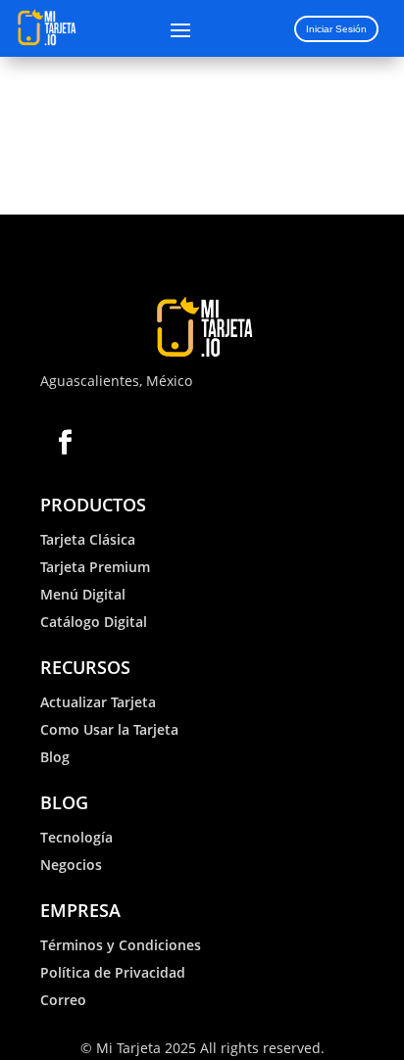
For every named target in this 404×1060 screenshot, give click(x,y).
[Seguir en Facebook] (64, 441)
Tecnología (76, 837)
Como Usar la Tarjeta (109, 729)
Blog (55, 756)
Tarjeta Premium (95, 566)
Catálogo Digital (93, 621)
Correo (63, 999)
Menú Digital (83, 594)
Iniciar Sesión (336, 29)
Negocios (71, 864)
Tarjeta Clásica (87, 539)
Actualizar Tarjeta (98, 702)
